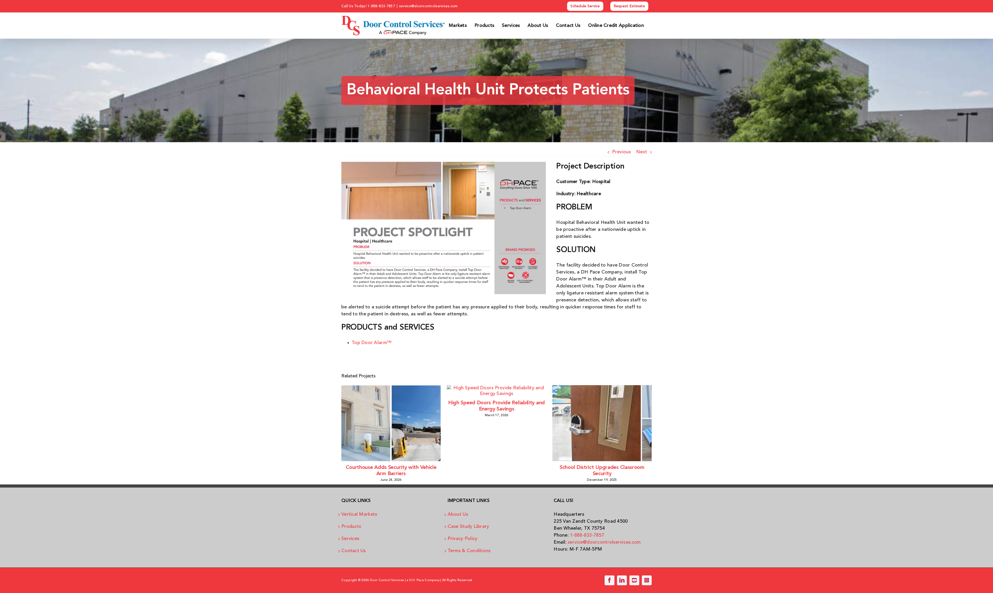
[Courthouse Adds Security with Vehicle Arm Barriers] (391, 388)
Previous (621, 152)
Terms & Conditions (469, 551)
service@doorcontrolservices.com (428, 6)
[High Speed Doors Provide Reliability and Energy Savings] (496, 388)
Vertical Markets (359, 514)
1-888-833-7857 (381, 6)
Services (350, 538)
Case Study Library (468, 526)
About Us (458, 514)
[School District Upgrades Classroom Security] (602, 388)
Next (641, 152)
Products (351, 526)
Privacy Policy (463, 538)
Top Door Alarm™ (372, 342)
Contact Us (353, 551)
